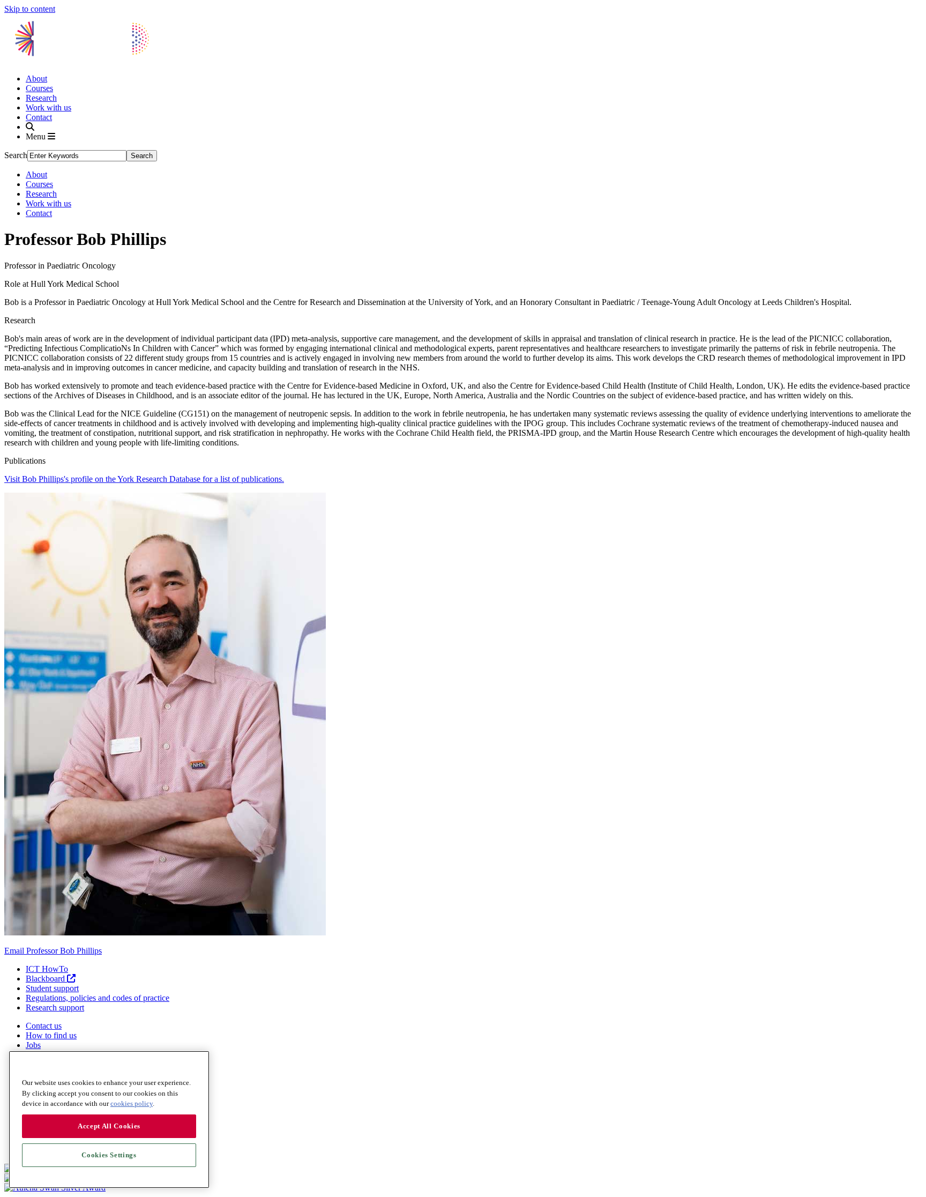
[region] (109, 1119)
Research (41, 97)
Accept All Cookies (109, 1126)
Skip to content (29, 8)
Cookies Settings (109, 1155)
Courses (39, 88)
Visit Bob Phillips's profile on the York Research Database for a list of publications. (144, 479)
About (36, 78)
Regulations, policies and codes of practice (97, 997)
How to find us (51, 1035)
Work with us (48, 107)
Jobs (33, 1045)
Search (15, 155)
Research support (55, 1007)
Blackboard (46, 978)
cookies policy (131, 1103)
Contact (39, 117)
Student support (52, 988)
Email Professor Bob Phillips (53, 950)
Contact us (44, 1025)
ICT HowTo (47, 968)
